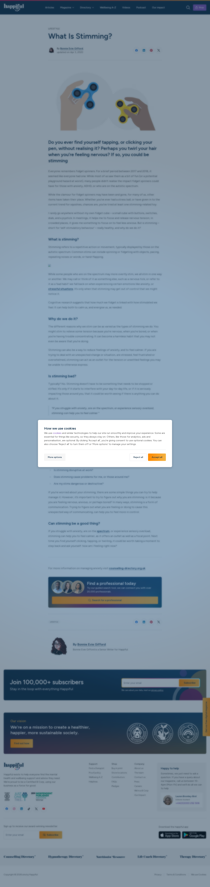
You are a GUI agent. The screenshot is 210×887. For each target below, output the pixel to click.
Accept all (157, 457)
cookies (57, 433)
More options (55, 457)
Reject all (138, 457)
